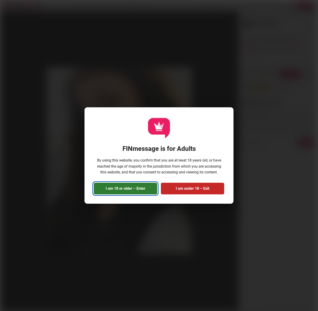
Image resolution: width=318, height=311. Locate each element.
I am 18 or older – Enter (125, 188)
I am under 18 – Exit (192, 188)
